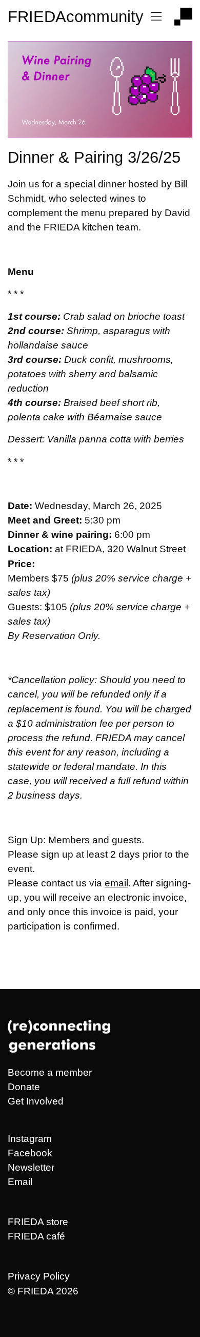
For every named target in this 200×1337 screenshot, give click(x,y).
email (116, 883)
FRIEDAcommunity (76, 16)
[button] (156, 17)
